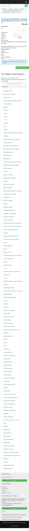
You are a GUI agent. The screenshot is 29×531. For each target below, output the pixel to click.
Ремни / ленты (7, 320)
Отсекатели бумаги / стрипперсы (12, 271)
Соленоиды (6, 349)
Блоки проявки (7, 104)
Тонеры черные (7, 374)
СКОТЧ (5, 339)
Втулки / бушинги (8, 168)
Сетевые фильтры (8, 336)
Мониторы (6, 458)
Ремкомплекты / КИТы (9, 316)
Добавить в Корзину (23, 67)
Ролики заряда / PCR (9, 326)
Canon (5, 113)
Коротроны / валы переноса (11, 229)
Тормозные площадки (9, 378)
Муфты (5, 262)
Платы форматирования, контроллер (13, 291)
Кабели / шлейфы (8, 200)
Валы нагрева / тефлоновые (11, 145)
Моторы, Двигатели (8, 258)
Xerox (5, 129)
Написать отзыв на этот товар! (10, 78)
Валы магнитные (8, 142)
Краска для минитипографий (11, 239)
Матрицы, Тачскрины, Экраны (11, 452)
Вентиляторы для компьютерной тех (13, 162)
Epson (5, 116)
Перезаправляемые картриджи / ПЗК (13, 281)
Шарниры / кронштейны (10, 410)
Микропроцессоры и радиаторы (12, 455)
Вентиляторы (7, 158)
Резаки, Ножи (7, 313)
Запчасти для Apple (8, 439)
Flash (5, 423)
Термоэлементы (8, 365)
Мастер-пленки (7, 252)
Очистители (6, 274)
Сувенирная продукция (9, 355)
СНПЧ (5, 345)
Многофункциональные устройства (12, 255)
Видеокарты (7, 429)
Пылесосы (6, 307)
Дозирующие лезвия (9, 184)
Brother (6, 110)
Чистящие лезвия (8, 407)
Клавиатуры (7, 442)
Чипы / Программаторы (9, 404)
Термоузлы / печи (8, 362)
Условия (4, 490)
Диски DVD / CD (7, 433)
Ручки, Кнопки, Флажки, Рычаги (11, 329)
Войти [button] (14, 480)
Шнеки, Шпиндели (8, 416)
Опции (5, 268)
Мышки (5, 462)
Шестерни (6, 413)
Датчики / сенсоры (8, 174)
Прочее (5, 300)
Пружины (6, 303)
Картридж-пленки (8, 207)
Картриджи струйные (9, 216)
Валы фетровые (8, 155)
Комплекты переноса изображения (12, 226)
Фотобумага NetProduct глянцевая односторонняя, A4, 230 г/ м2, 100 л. (17, 83)
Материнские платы (9, 449)
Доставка (4, 487)
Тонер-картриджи (8, 368)
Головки (6, 171)
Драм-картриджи (8, 187)
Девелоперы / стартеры (10, 178)
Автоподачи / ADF (8, 91)
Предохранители (8, 294)
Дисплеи (6, 181)
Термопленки (7, 358)
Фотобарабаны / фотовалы (10, 397)
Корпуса (6, 232)
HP (5, 120)
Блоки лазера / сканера (9, 94)
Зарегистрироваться (7, 477)
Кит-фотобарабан (8, 220)
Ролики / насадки (8, 323)
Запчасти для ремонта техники (11, 420)
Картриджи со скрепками (10, 213)
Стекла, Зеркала (8, 352)
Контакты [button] (15, 508)
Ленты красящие (8, 245)
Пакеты (5, 278)
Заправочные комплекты (10, 194)
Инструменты (7, 197)
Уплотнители (7, 391)
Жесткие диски (7, 436)
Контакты (4, 491)
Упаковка (6, 387)
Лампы (5, 242)
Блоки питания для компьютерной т (13, 100)
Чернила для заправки (9, 400)
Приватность (5, 488)
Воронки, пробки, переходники (11, 165)
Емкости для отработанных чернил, (13, 191)
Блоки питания (7, 97)
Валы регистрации (8, 152)
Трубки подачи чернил (9, 384)
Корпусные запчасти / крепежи (11, 236)
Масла (5, 249)
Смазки (5, 342)
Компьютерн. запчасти (9, 445)
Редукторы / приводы (9, 310)
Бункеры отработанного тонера (12, 139)
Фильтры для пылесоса (9, 394)
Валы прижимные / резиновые (11, 149)
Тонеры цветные (8, 371)
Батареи (6, 426)
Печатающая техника (9, 287)
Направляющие (8, 265)
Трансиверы (7, 381)
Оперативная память (9, 465)
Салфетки (6, 333)
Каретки (6, 203)
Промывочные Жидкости (10, 297)
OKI (5, 126)
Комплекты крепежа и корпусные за (13, 223)
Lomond (6, 123)
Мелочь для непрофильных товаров (13, 132)
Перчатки (6, 284)
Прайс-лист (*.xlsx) (6, 493)
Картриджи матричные (9, 210)
